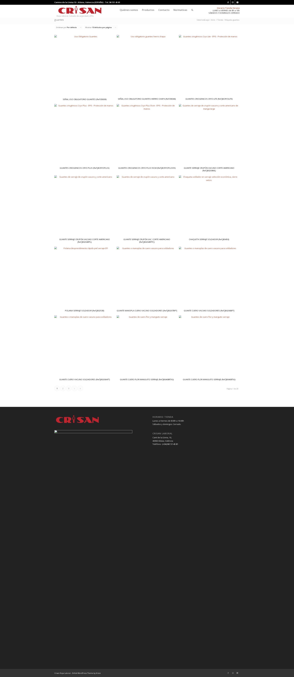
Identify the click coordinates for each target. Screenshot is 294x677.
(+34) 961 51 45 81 (170, 444)
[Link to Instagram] (232, 2)
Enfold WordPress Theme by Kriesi (86, 673)
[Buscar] (192, 10)
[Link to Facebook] (228, 2)
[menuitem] (129, 10)
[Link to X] (237, 2)
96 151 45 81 (114, 2)
